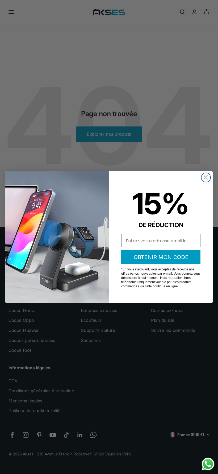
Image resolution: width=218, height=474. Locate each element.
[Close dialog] (206, 177)
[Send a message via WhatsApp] (208, 464)
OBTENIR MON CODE (161, 257)
